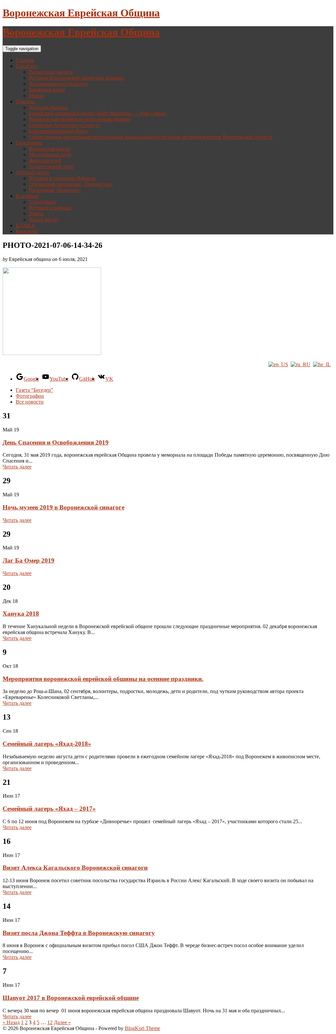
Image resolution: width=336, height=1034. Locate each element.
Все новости (30, 402)
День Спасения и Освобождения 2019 (56, 442)
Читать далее (17, 466)
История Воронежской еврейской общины (76, 78)
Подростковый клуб (51, 166)
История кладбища (50, 207)
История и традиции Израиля (62, 178)
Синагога (26, 66)
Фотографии (30, 396)
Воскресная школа (49, 148)
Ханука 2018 (21, 613)
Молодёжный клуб (50, 154)
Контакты (27, 231)
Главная (24, 60)
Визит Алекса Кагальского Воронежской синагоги (75, 867)
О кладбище (42, 202)
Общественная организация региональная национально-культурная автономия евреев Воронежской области (150, 137)
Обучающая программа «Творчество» (71, 184)
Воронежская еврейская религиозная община (79, 119)
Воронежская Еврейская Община (81, 13)
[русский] (300, 364)
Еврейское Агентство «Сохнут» (64, 125)
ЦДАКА (25, 225)
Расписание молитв (51, 72)
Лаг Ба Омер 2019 (28, 560)
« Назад (11, 1022)
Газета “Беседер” (34, 390)
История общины (48, 107)
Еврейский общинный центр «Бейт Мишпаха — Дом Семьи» (98, 113)
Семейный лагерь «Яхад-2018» (47, 743)
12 (49, 1022)
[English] (278, 364)
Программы (29, 143)
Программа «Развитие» (55, 190)
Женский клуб (45, 160)
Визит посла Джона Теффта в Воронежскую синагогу (79, 932)
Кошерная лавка (47, 89)
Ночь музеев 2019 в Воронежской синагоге (63, 507)
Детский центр (32, 172)
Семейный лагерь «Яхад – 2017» (49, 808)
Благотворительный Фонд (58, 131)
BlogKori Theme (142, 1028)
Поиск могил (43, 219)
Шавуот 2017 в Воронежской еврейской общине (71, 997)
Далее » (62, 1022)
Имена (36, 213)
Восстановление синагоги (58, 84)
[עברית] (322, 364)
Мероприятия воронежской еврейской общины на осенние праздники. (103, 678)
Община (25, 101)
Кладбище (27, 196)
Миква (36, 95)
